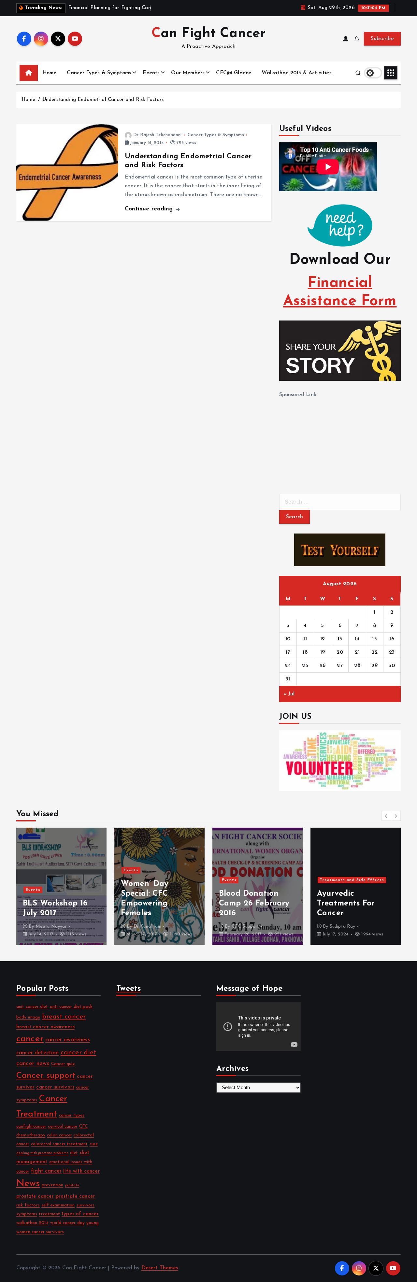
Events (151, 73)
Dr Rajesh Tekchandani (157, 135)
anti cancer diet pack (71, 1006)
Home (49, 73)
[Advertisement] (328, 440)
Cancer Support (337, 882)
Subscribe (382, 38)
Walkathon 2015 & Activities (296, 73)
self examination (58, 1205)
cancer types (72, 1115)
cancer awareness (67, 1040)
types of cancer (80, 1214)
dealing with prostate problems (42, 1153)
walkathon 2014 (32, 1223)
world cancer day (67, 1223)
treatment (49, 1214)
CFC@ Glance (233, 73)
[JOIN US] (340, 760)
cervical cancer (62, 1126)
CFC (83, 1126)
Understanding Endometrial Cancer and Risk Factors (103, 99)
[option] (61, 886)
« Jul (289, 694)
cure (94, 1144)
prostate (72, 1185)
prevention (53, 1185)
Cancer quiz (63, 1064)
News (28, 1184)
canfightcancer (31, 1126)
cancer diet (78, 1052)
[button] (386, 816)
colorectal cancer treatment (59, 1144)
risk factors (28, 1205)
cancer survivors (55, 1087)
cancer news (33, 1064)
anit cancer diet (32, 1006)
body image (28, 1017)
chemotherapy (30, 1135)
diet (74, 1153)
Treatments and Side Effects (254, 880)
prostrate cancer (75, 1196)
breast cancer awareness (45, 1027)
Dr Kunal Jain (49, 926)
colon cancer (59, 1135)
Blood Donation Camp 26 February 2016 (156, 903)
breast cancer (64, 1016)
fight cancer (46, 1171)
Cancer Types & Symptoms (99, 73)
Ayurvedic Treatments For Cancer (248, 903)
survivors (85, 1205)
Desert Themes (159, 1268)
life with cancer (81, 1171)
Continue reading (150, 209)
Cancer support (45, 1076)
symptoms (26, 1214)
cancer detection (37, 1053)
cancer (30, 1039)
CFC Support (147, 926)
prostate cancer (35, 1196)
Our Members (188, 73)
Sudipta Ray (244, 926)
